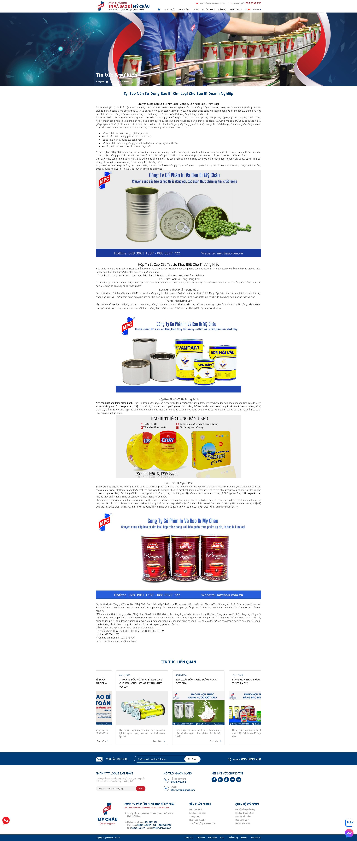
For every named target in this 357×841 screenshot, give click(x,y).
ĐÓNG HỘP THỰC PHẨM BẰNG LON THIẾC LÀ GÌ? (232, 681)
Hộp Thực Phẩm (196, 809)
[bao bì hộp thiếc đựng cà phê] (178, 555)
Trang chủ (189, 837)
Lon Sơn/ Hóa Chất (197, 813)
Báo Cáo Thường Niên (244, 813)
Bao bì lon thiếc (104, 117)
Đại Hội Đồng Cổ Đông (245, 809)
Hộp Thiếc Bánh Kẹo (198, 820)
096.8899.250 (253, 3)
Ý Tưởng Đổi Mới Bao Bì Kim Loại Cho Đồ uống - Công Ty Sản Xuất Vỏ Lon (120, 683)
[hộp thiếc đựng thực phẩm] (178, 213)
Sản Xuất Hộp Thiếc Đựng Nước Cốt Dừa (176, 681)
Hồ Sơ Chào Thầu (242, 823)
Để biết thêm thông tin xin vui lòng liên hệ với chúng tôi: (124, 627)
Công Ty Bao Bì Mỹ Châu (231, 120)
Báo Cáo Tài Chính (243, 816)
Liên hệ (222, 9)
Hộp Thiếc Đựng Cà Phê (178, 483)
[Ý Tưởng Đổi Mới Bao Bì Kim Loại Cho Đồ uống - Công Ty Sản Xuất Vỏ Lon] (122, 708)
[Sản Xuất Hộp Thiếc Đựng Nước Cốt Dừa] (178, 708)
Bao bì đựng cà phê (106, 486)
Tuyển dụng (208, 9)
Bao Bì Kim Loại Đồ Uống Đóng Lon (178, 279)
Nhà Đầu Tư (236, 9)
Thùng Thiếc (194, 816)
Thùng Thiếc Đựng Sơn (178, 300)
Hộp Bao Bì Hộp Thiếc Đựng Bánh (179, 399)
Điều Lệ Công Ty (242, 820)
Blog (195, 9)
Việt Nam (255, 9)
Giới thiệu (169, 9)
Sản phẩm (184, 9)
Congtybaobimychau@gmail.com (120, 641)
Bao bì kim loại (103, 107)
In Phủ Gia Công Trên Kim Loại (202, 823)
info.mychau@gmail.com (214, 3)
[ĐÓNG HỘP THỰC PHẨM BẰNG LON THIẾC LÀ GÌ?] (235, 708)
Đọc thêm (137, 741)
